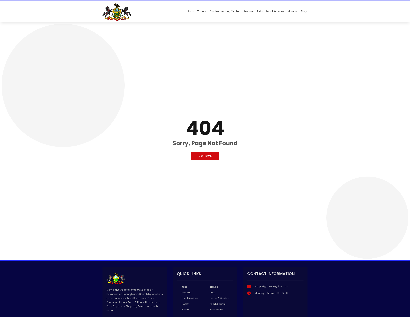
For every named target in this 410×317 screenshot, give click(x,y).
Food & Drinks (218, 304)
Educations (216, 309)
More (290, 11)
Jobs (191, 11)
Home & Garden (219, 298)
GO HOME (205, 156)
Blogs (304, 11)
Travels (201, 11)
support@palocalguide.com (271, 286)
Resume (248, 11)
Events (185, 309)
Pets (260, 11)
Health (185, 304)
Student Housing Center (225, 11)
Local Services (275, 11)
